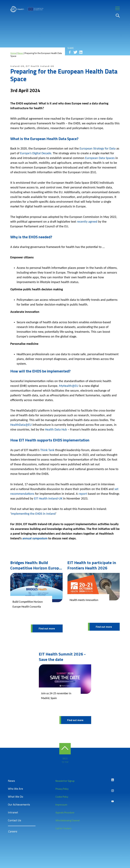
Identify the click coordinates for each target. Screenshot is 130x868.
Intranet (13, 812)
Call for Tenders (63, 828)
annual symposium (34, 538)
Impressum (61, 804)
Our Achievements (19, 804)
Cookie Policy (61, 797)
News (20, 53)
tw (75, 52)
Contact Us (14, 820)
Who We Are (15, 789)
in (80, 52)
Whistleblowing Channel (67, 820)
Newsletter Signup (65, 781)
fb (69, 52)
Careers (12, 831)
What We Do (15, 796)
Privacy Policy (61, 789)
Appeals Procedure (64, 812)
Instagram (112, 790)
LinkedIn (112, 780)
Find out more (47, 628)
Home (13, 53)
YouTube (112, 801)
